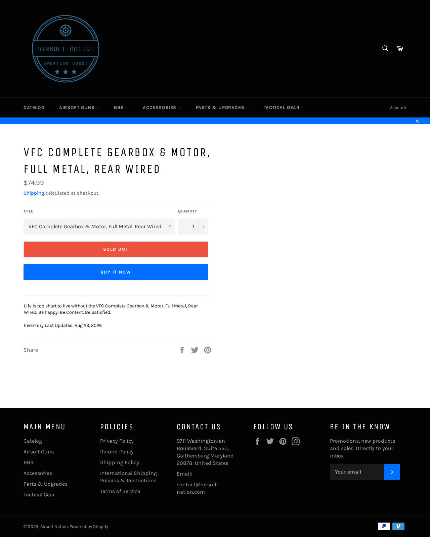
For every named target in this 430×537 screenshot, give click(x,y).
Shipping (34, 193)
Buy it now (116, 272)
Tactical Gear (282, 107)
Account (398, 107)
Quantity (187, 211)
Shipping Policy (119, 462)
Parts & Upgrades (221, 107)
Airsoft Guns (77, 107)
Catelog (34, 107)
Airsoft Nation (54, 526)
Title (28, 211)
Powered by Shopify (89, 526)
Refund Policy (117, 451)
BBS (119, 107)
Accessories (160, 107)
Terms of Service (120, 491)
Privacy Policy (117, 441)
